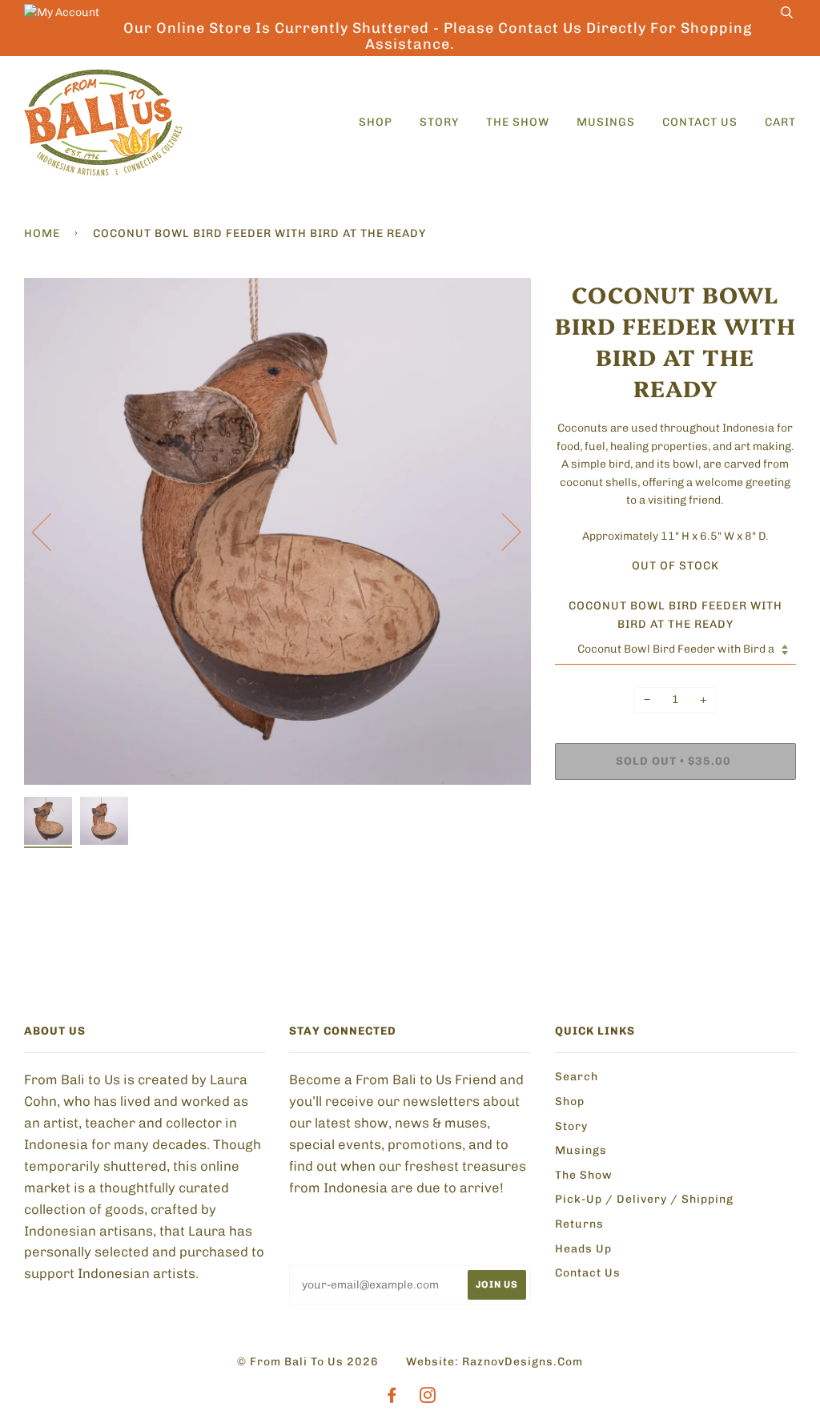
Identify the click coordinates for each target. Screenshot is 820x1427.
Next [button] (501, 531)
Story (439, 122)
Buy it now (608, 810)
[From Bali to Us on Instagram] (428, 1398)
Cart (780, 122)
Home (42, 233)
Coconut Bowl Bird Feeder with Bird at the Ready (675, 614)
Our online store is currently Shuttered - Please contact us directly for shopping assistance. (437, 36)
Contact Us (700, 122)
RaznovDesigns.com (522, 1362)
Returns (579, 1224)
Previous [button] (51, 531)
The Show (517, 122)
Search (576, 1076)
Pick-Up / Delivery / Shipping (644, 1199)
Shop (375, 122)
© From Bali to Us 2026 (308, 1362)
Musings (606, 122)
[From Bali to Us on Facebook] (392, 1398)
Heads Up (583, 1249)
